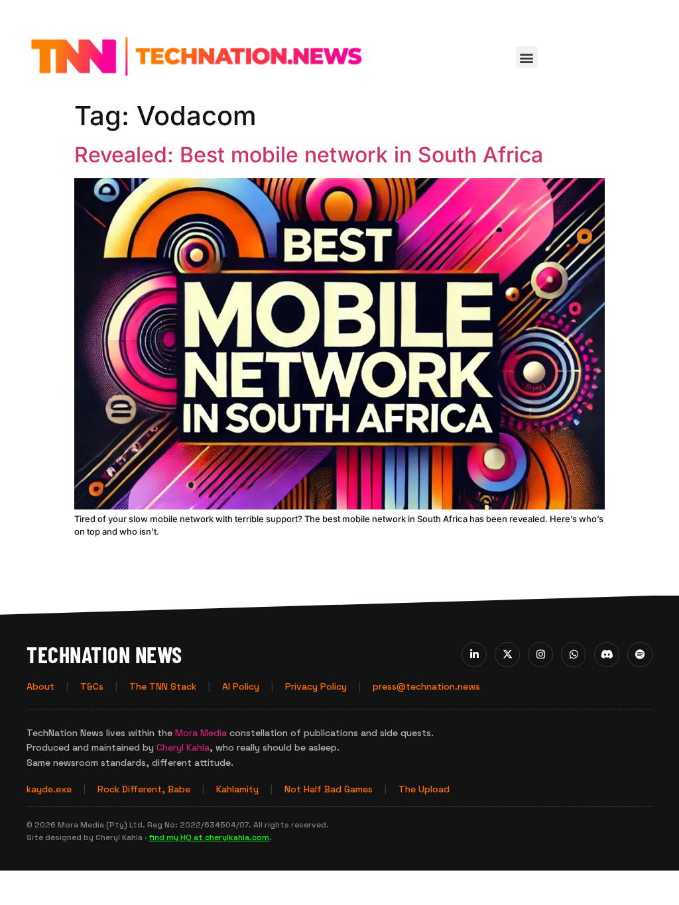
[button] (527, 57)
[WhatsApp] (573, 654)
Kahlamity (237, 789)
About (40, 686)
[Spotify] (639, 654)
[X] (507, 654)
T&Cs (91, 686)
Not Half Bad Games (328, 789)
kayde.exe (49, 789)
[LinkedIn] (474, 654)
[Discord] (606, 654)
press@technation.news (426, 686)
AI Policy (240, 686)
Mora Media (201, 733)
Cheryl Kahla (183, 747)
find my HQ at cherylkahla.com (209, 837)
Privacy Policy (316, 686)
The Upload (424, 789)
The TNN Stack (162, 686)
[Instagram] (540, 654)
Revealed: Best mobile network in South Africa (308, 155)
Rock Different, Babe (143, 789)
